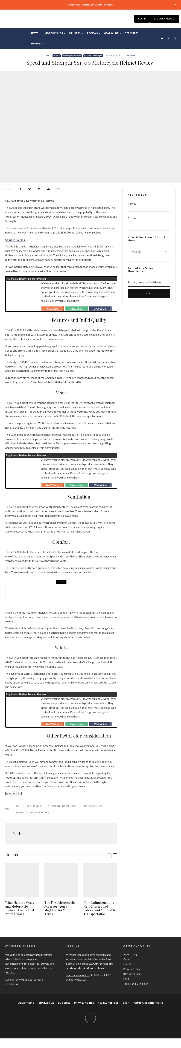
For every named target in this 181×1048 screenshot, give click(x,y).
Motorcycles (54, 33)
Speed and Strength (93, 56)
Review (56, 56)
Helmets (74, 33)
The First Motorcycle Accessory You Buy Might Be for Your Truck (59, 908)
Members (37, 43)
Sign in (132, 203)
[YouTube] (162, 38)
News (34, 33)
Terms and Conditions (136, 983)
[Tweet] (29, 189)
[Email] (58, 189)
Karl (47, 56)
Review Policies (132, 973)
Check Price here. (15, 239)
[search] (166, 251)
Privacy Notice (132, 969)
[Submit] (48, 189)
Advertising (130, 954)
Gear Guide (111, 33)
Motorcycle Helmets (72, 56)
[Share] (20, 189)
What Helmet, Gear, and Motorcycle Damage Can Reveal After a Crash (19, 908)
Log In (142, 19)
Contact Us (130, 959)
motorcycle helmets (92, 806)
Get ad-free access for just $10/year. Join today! (90, 4)
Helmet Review (35, 806)
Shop (126, 978)
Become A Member (164, 19)
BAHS (19, 806)
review (20, 812)
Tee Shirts (131, 33)
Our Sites (129, 964)
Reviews (92, 33)
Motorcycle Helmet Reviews (62, 806)
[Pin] (39, 189)
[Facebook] (156, 38)
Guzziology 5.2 (42, 594)
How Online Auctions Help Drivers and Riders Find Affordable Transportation (99, 908)
